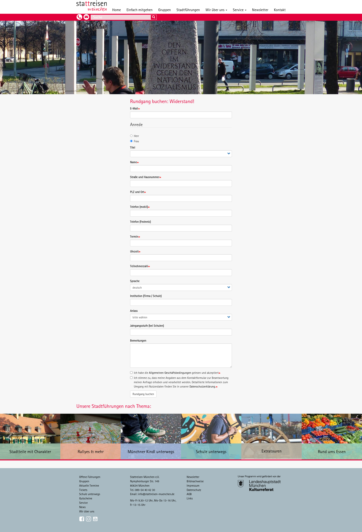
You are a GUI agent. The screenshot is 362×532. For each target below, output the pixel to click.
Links (190, 498)
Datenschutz (194, 489)
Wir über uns (215, 10)
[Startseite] (93, 6)
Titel (132, 147)
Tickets (83, 489)
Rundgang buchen (143, 394)
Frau (136, 141)
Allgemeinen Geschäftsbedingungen (170, 372)
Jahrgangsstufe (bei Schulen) (147, 325)
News (82, 507)
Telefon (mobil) (139, 206)
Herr (136, 136)
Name (133, 162)
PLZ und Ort (137, 191)
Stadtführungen (188, 10)
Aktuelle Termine (89, 485)
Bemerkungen (138, 340)
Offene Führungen (89, 476)
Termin (134, 236)
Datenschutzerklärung (202, 386)
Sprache (135, 281)
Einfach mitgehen (140, 10)
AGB (189, 494)
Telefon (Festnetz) (140, 221)
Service (239, 10)
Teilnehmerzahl (139, 266)
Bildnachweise (195, 481)
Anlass (134, 310)
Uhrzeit (134, 251)
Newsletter (260, 10)
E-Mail (134, 108)
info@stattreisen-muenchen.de (156, 494)
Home (116, 10)
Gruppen (164, 10)
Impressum (193, 485)
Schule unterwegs (89, 494)
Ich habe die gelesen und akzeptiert (176, 372)
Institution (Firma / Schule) (146, 295)
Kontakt (280, 10)
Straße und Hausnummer (144, 177)
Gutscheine (85, 498)
